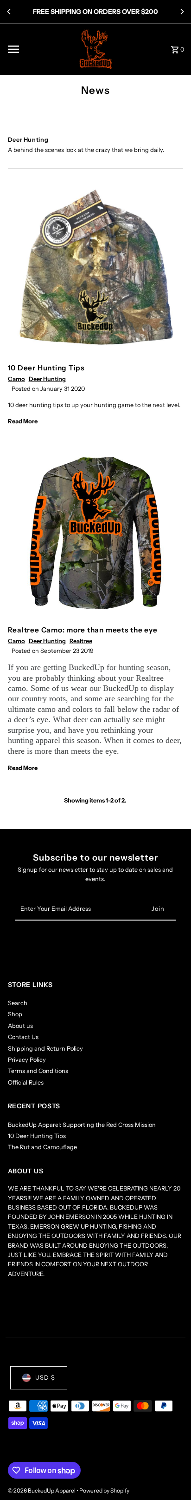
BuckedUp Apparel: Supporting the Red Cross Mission (82, 1124)
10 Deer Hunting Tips (46, 367)
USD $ (45, 1377)
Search (17, 1003)
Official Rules (26, 1082)
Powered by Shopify (104, 1490)
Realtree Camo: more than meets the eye (83, 629)
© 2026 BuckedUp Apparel (42, 1490)
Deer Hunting (47, 378)
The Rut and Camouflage (42, 1147)
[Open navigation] (38, 49)
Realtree (81, 641)
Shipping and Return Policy (45, 1048)
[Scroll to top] (171, 1475)
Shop (15, 1014)
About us (20, 1025)
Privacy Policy (27, 1059)
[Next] (182, 12)
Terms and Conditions (38, 1070)
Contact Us (23, 1036)
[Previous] (9, 12)
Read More (23, 421)
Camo (16, 378)
